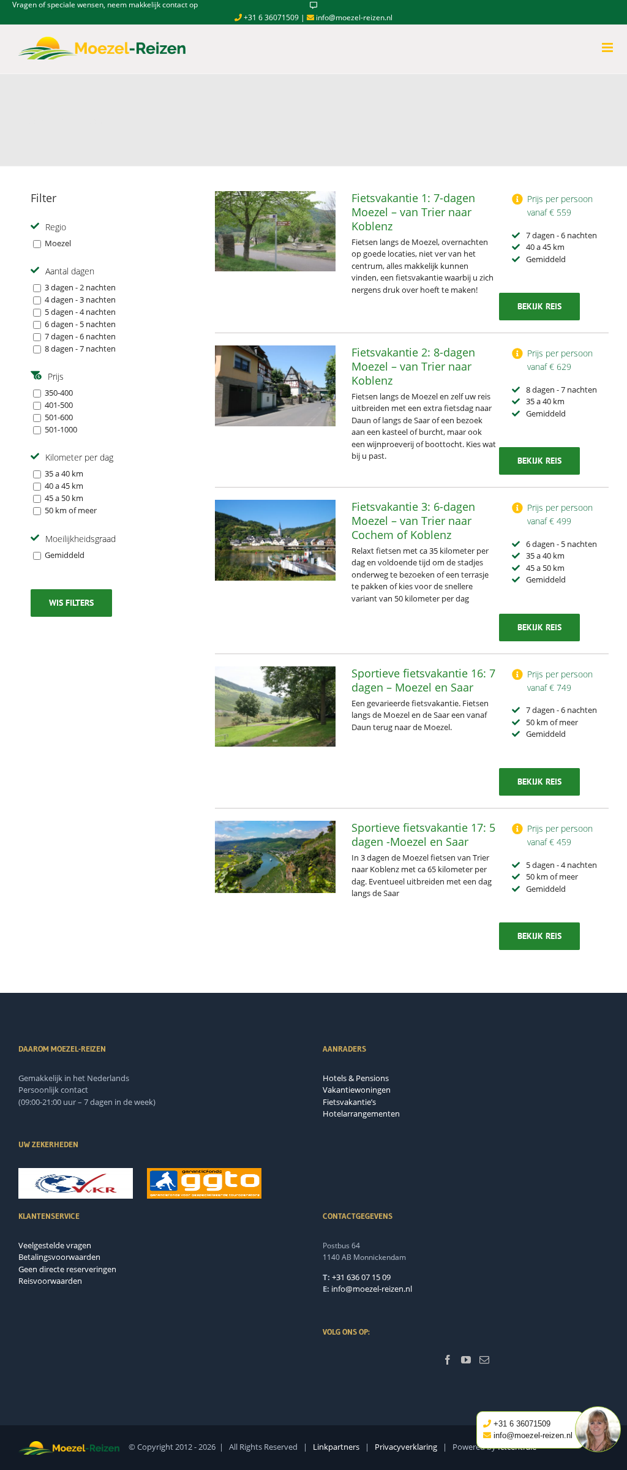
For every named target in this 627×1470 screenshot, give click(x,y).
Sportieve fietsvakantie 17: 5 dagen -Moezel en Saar (423, 834)
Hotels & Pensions (356, 1078)
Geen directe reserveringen (67, 1269)
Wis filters (71, 602)
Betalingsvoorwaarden (59, 1256)
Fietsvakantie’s (349, 1101)
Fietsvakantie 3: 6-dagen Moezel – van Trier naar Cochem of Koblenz (413, 520)
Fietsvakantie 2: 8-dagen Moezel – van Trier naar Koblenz (413, 366)
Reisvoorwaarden (50, 1280)
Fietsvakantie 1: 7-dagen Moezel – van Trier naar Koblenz (413, 211)
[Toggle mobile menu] (608, 47)
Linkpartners (336, 1446)
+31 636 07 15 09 (361, 1277)
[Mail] (484, 1360)
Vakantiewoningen (357, 1089)
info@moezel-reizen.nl (353, 17)
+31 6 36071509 (270, 17)
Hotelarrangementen (361, 1113)
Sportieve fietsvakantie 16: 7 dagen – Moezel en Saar (423, 680)
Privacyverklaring (406, 1446)
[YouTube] (466, 1360)
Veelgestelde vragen (54, 1245)
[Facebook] (447, 1360)
